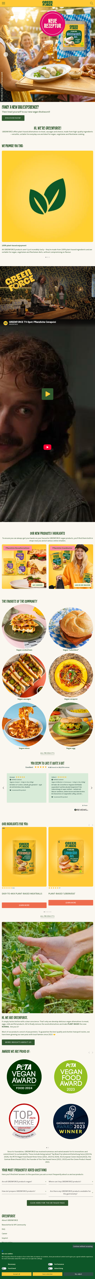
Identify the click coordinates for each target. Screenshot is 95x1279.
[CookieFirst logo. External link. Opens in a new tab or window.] (2, 1251)
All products (47, 916)
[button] (3, 788)
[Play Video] (47, 394)
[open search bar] (91, 3)
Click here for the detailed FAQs (47, 1203)
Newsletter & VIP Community (14, 1225)
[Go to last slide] (5, 54)
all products (47, 753)
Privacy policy (89, 1249)
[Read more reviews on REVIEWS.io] (81, 810)
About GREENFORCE (10, 1220)
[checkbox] (4, 1264)
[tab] (42, 100)
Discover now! (13, 118)
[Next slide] (89, 54)
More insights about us (18, 1042)
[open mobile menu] (3, 3)
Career (4, 1233)
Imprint (5, 1238)
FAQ (3, 1229)
